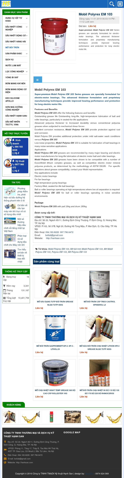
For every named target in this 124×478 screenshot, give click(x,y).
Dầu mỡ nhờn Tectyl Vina (12, 123)
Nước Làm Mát (13, 65)
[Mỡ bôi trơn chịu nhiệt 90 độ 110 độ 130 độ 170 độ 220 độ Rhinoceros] (99, 372)
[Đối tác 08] (23, 417)
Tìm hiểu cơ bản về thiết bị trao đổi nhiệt (22, 255)
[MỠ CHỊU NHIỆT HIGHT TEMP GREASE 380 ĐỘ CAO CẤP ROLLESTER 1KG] (55, 372)
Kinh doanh (16, 141)
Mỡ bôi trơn (12, 47)
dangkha (89, 473)
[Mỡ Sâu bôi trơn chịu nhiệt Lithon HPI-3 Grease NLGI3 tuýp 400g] (99, 328)
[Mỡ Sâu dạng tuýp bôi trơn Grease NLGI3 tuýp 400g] (55, 284)
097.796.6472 (66, 232)
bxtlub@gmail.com (54, 235)
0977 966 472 (18, 166)
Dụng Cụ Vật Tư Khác (13, 19)
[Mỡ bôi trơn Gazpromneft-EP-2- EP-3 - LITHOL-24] (55, 328)
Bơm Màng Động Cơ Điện (16, 91)
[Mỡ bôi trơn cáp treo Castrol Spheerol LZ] (99, 284)
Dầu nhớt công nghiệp (13, 28)
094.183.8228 (52, 232)
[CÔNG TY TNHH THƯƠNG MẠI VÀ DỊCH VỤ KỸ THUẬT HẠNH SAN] (6, 3)
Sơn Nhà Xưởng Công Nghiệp (14, 108)
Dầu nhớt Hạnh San (15, 115)
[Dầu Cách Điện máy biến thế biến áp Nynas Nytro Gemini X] (66, 417)
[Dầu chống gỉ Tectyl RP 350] (87, 417)
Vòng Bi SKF (11, 77)
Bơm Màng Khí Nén (15, 83)
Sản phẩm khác (13, 53)
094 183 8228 (17, 148)
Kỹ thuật (20, 161)
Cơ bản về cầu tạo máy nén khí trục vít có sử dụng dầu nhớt (15, 210)
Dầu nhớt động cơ (15, 35)
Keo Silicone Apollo (12, 99)
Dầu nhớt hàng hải (15, 41)
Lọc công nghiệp (14, 71)
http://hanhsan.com (55, 238)
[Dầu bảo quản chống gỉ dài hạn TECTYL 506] (108, 417)
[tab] (38, 80)
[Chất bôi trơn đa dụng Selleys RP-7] (45, 417)
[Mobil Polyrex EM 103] (56, 35)
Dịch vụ (9, 59)
